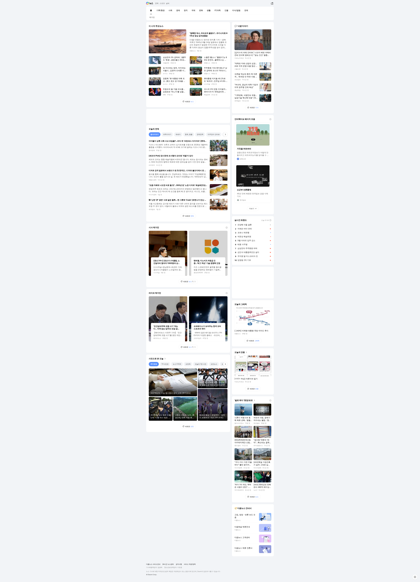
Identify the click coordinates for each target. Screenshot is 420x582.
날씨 (167, 3)
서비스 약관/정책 (190, 564)
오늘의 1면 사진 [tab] (200, 364)
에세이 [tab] (178, 134)
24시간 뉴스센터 (168, 564)
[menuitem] (150, 10)
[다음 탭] (225, 134)
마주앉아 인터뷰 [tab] (214, 134)
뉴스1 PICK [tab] (177, 364)
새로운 (189, 101)
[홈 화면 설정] (415, 577)
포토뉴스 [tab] (214, 364)
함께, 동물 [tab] (188, 134)
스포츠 (162, 3)
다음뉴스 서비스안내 (153, 564)
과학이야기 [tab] (167, 134)
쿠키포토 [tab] (153, 364)
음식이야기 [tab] (154, 134)
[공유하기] (272, 3)
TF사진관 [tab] (164, 364)
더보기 (251, 209)
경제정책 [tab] (200, 134)
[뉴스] (151, 3)
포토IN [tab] (188, 364)
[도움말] (226, 227)
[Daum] (147, 3)
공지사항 (179, 564)
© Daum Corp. (151, 574)
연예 (156, 3)
